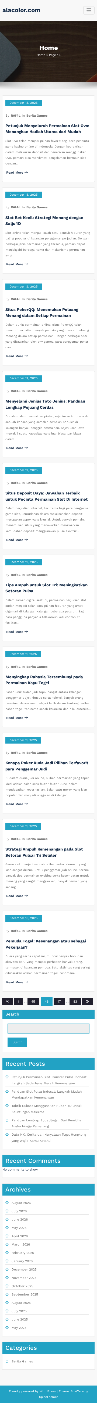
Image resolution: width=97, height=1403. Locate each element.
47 (59, 1001)
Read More (14, 172)
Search (12, 1014)
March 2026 (21, 1244)
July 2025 (19, 1311)
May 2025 (19, 1328)
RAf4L (15, 115)
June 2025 (20, 1319)
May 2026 (19, 1228)
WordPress (48, 1391)
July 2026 (19, 1211)
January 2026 (22, 1261)
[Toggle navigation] (89, 10)
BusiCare (78, 1391)
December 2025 (24, 1269)
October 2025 (22, 1286)
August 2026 (21, 1203)
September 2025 (25, 1294)
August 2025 (21, 1303)
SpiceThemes (48, 1397)
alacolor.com (21, 9)
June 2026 (20, 1219)
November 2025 (24, 1278)
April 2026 (20, 1236)
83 (75, 1001)
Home (41, 55)
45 (33, 1001)
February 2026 (23, 1253)
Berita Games (36, 115)
